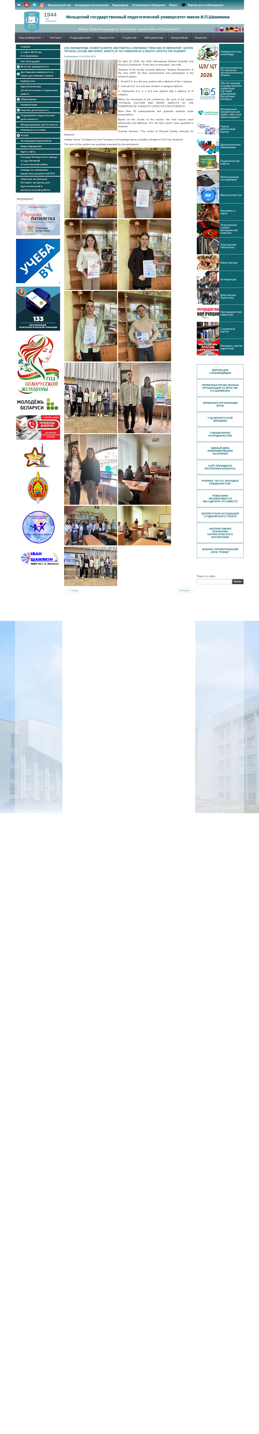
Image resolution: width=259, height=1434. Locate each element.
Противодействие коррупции (231, 313)
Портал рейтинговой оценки (227, 129)
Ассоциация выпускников (92, 5)
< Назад (73, 590)
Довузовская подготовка (228, 296)
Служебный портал (227, 330)
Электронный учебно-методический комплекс (229, 229)
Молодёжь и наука (227, 212)
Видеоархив (120, 5)
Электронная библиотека (228, 246)
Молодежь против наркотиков (231, 347)
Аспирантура (228, 279)
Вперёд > (185, 590)
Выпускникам (179, 37)
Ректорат (56, 37)
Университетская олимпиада (230, 52)
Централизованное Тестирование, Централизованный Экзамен (231, 71)
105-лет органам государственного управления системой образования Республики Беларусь (231, 91)
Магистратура (228, 262)
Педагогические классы (230, 162)
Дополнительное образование (230, 146)
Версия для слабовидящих (206, 5)
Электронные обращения (148, 5)
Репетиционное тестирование (229, 178)
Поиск (173, 5)
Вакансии (201, 37)
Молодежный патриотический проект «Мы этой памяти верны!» (230, 113)
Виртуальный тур (59, 5)
